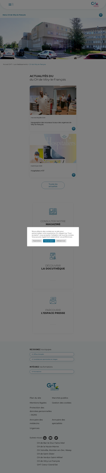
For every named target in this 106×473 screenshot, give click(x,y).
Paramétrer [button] (37, 241)
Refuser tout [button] (61, 241)
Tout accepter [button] (49, 241)
